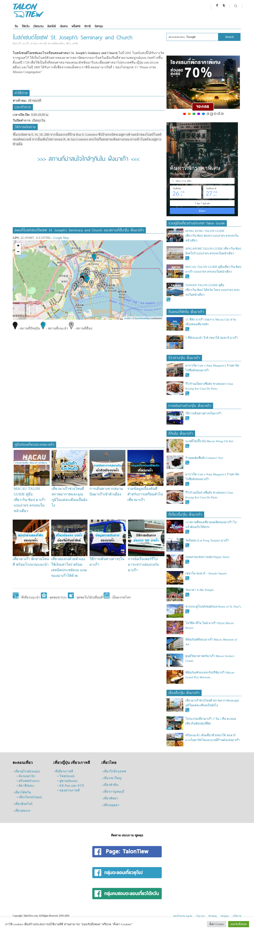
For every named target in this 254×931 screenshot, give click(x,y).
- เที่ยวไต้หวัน (22, 792)
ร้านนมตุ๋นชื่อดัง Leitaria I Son (204, 457)
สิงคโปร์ (51, 26)
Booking (213, 916)
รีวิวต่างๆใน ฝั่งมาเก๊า (184, 357)
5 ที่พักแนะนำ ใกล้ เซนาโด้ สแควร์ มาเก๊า (211, 337)
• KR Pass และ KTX (70, 785)
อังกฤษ (99, 26)
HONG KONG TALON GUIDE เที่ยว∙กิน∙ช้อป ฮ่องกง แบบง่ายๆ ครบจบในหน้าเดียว (211, 235)
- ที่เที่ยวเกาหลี (63, 771)
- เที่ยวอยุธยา (110, 805)
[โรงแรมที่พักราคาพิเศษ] (203, 116)
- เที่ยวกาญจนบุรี (112, 791)
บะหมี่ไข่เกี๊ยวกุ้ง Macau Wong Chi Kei (209, 441)
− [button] (18, 251)
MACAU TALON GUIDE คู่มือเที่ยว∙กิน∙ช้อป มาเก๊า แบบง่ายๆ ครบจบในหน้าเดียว (29, 500)
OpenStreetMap (142, 318)
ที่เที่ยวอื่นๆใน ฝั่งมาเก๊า (185, 514)
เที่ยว (68, 43)
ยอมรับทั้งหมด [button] (239, 924)
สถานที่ (43, 43)
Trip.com (200, 916)
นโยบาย (237, 916)
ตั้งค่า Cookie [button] (216, 924)
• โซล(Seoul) (65, 776)
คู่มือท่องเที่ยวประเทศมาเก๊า (34, 444)
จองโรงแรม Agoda (182, 916)
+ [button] (18, 245)
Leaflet (127, 318)
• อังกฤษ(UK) (26, 776)
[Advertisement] (88, 197)
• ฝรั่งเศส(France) (28, 780)
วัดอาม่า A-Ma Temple (199, 589)
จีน (16, 26)
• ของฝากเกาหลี (68, 790)
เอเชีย (75, 43)
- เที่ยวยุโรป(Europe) (26, 771)
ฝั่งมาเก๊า (17, 43)
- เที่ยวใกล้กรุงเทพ (113, 771)
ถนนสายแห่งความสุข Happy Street (207, 557)
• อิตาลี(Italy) (25, 785)
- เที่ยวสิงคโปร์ (23, 804)
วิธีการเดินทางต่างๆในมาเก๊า (203, 413)
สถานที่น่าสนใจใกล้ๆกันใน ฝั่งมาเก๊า (88, 158)
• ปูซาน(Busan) (67, 780)
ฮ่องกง (64, 26)
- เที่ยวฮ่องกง (21, 810)
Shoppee (225, 916)
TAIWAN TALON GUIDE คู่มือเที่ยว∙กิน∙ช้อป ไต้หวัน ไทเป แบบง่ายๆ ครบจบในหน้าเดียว (212, 290)
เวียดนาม (38, 26)
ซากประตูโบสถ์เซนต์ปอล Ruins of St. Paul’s (213, 606)
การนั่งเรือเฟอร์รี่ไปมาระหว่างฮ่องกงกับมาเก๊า (143, 564)
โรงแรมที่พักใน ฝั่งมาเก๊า (186, 311)
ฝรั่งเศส (76, 26)
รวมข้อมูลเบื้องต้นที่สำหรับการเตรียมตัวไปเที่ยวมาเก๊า (145, 494)
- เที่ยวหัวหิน (109, 784)
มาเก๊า (26, 43)
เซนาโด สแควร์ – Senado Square (206, 573)
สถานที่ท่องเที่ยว (56, 43)
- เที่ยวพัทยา (109, 798)
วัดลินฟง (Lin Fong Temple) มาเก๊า (207, 540)
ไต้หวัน (25, 26)
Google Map (61, 237)
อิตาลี (87, 26)
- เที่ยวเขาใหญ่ (111, 778)
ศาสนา (34, 43)
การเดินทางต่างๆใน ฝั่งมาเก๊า (189, 405)
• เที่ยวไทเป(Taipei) (29, 797)
